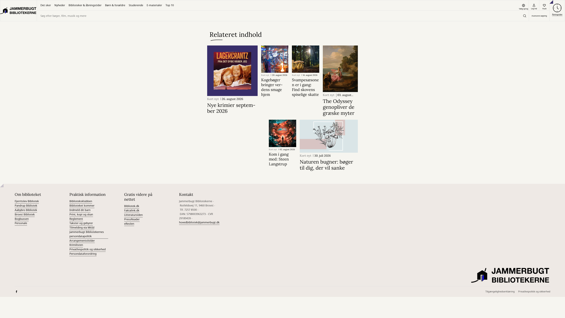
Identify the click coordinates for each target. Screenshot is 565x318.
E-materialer (154, 5)
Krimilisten (76, 245)
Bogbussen (22, 219)
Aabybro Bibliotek (26, 210)
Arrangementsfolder (82, 241)
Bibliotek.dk (131, 206)
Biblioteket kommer (81, 206)
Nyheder (59, 5)
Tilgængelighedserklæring (500, 291)
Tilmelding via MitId (81, 228)
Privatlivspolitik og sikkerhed (87, 249)
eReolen (129, 224)
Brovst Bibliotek (25, 214)
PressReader (132, 219)
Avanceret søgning (539, 16)
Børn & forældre (115, 5)
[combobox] (283, 16)
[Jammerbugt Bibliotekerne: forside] (18, 10)
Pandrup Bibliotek (26, 206)
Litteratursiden (133, 215)
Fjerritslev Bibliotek (27, 201)
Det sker (45, 5)
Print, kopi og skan (81, 214)
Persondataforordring (83, 254)
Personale (21, 223)
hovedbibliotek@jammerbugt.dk (199, 222)
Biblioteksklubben (80, 201)
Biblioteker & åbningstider (85, 5)
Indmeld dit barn (79, 210)
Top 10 (170, 5)
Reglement (76, 219)
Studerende (136, 5)
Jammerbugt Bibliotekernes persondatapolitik (86, 234)
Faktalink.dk (131, 210)
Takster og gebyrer (81, 223)
